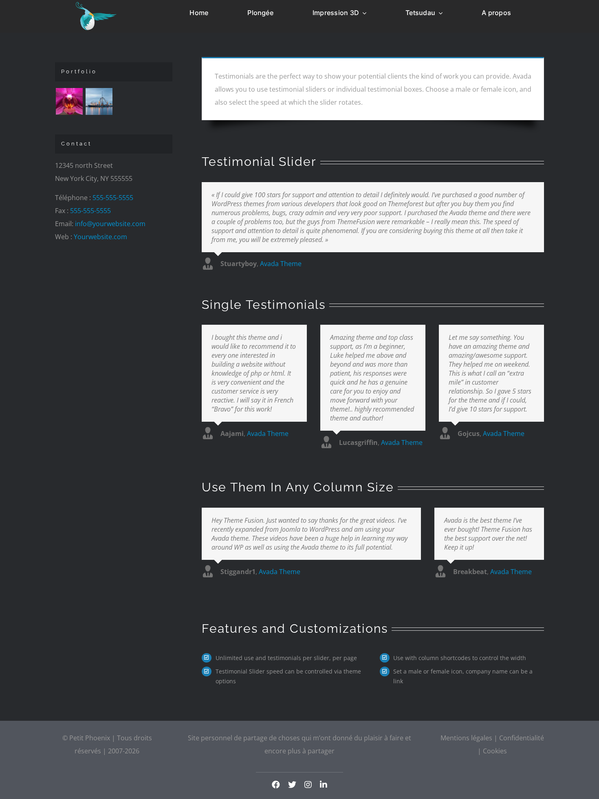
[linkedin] (323, 785)
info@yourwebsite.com (110, 223)
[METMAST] (99, 101)
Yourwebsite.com (100, 236)
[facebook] (276, 785)
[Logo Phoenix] (96, 5)
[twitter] (292, 785)
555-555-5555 (112, 197)
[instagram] (308, 785)
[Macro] (69, 101)
